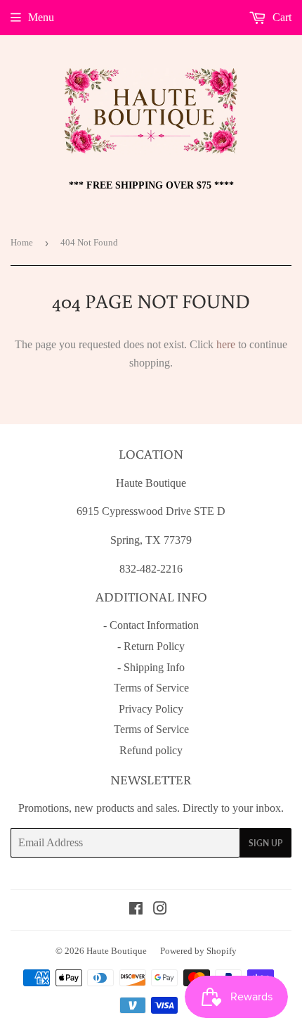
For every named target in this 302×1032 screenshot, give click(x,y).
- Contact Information (151, 625)
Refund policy (151, 750)
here (225, 344)
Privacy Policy (151, 709)
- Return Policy (151, 646)
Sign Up (265, 843)
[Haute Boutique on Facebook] (136, 910)
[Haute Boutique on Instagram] (160, 910)
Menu (41, 17)
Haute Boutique (116, 950)
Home (22, 242)
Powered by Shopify (198, 950)
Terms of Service (151, 688)
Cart (280, 17)
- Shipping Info (151, 667)
